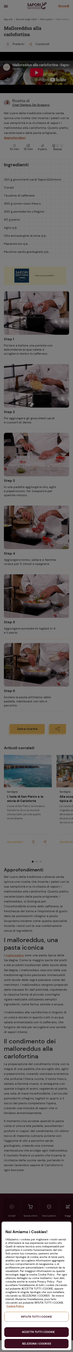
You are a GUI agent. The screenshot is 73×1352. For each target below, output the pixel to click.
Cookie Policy (15, 1306)
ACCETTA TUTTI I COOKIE (38, 1332)
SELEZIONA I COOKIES (36, 1343)
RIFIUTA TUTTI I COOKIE (36, 1316)
